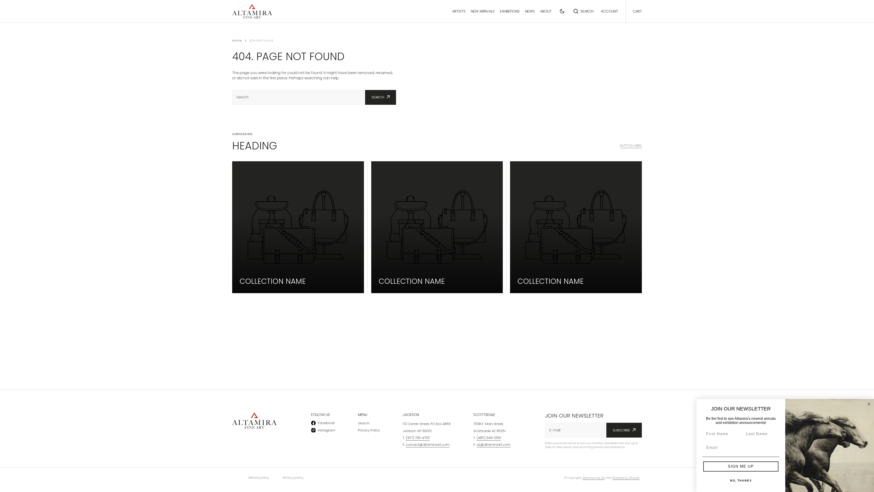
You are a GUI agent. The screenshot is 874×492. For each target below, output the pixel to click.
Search (587, 11)
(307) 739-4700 (418, 438)
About (546, 11)
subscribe (621, 430)
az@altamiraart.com (494, 444)
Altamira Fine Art (593, 478)
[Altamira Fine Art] (252, 11)
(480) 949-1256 (489, 438)
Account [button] (609, 11)
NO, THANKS (741, 480)
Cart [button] (637, 11)
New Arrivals (483, 11)
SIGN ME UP (741, 466)
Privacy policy (293, 478)
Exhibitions (510, 11)
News (530, 11)
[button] (562, 11)
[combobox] (298, 97)
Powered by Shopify (626, 478)
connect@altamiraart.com (428, 444)
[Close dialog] (869, 404)
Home (237, 40)
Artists (458, 11)
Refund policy (259, 478)
